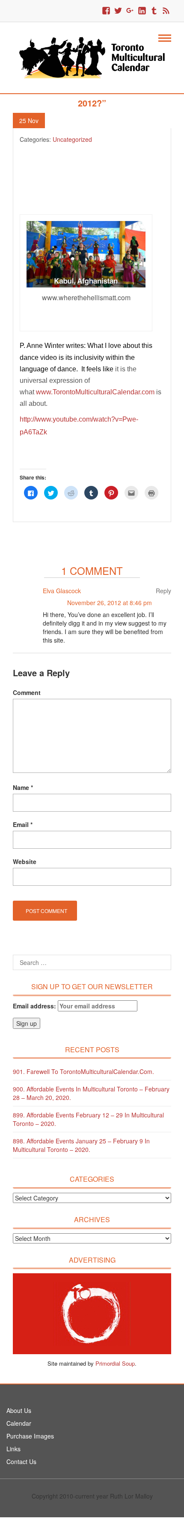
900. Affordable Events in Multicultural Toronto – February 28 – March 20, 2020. (91, 1093)
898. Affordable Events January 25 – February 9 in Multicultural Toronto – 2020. (81, 1145)
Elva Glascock (62, 590)
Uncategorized (72, 139)
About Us (18, 1410)
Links (13, 1448)
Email (23, 824)
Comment (27, 692)
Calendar (18, 1423)
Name (23, 787)
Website (24, 861)
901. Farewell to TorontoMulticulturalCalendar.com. (83, 1071)
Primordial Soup (115, 1363)
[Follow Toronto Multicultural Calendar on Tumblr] (154, 11)
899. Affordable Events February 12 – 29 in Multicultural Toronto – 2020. (88, 1119)
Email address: (35, 1006)
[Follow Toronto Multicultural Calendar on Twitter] (118, 11)
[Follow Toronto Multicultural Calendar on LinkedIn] (142, 11)
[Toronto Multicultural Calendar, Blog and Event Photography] (92, 56)
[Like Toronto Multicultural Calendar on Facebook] (106, 11)
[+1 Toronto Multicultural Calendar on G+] (130, 11)
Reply (163, 590)
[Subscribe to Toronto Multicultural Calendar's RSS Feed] (166, 11)
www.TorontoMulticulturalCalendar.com (95, 392)
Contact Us (21, 1461)
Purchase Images (30, 1436)
